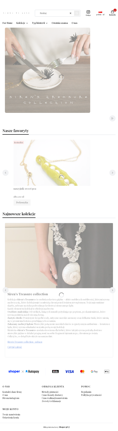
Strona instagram (10, 398)
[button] (77, 13)
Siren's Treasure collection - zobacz (25, 341)
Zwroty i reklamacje (51, 401)
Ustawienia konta (10, 417)
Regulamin (86, 391)
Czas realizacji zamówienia (54, 398)
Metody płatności (50, 391)
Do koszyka (22, 202)
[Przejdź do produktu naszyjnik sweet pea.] (52, 163)
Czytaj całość (15, 347)
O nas (5, 395)
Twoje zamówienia (11, 414)
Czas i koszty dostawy (52, 395)
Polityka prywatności (91, 395)
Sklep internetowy (55, 427)
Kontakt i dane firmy (12, 391)
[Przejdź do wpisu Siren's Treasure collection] (59, 255)
